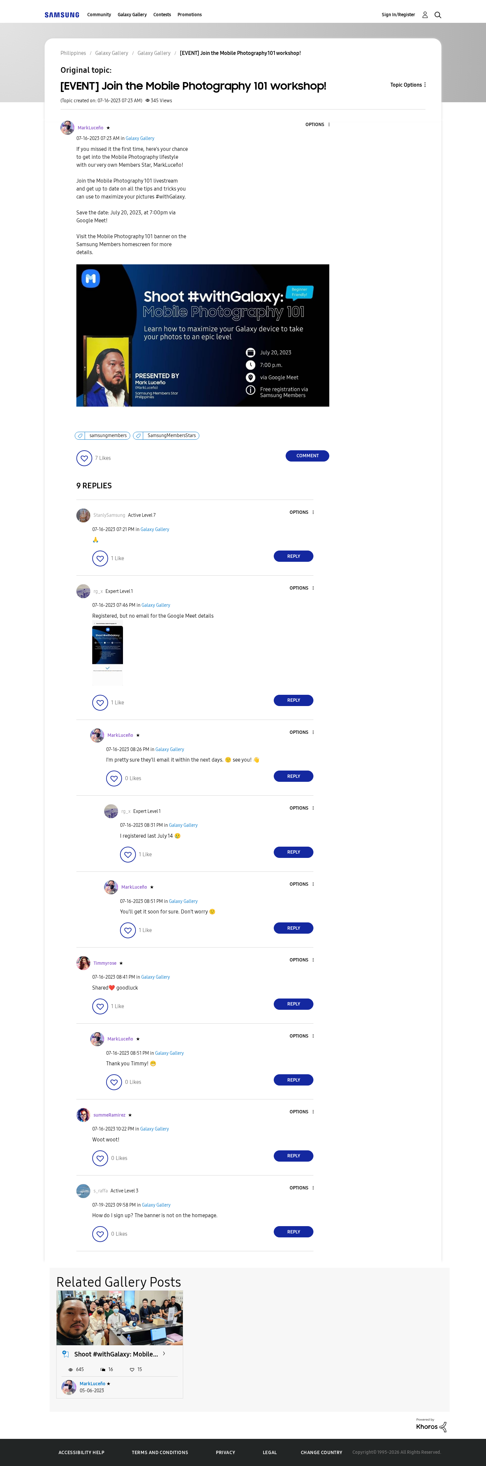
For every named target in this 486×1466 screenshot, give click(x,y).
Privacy (225, 1452)
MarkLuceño (92, 1384)
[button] (318, 125)
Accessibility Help (81, 1452)
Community (99, 15)
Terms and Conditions (160, 1452)
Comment (308, 456)
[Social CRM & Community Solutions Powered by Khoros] (431, 1425)
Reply (293, 556)
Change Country (322, 1452)
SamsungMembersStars (172, 435)
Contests (162, 15)
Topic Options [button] (406, 85)
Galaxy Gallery (132, 15)
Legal (270, 1452)
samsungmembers (108, 435)
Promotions (190, 15)
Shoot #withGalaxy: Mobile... (116, 1354)
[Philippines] (62, 15)
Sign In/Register (398, 15)
